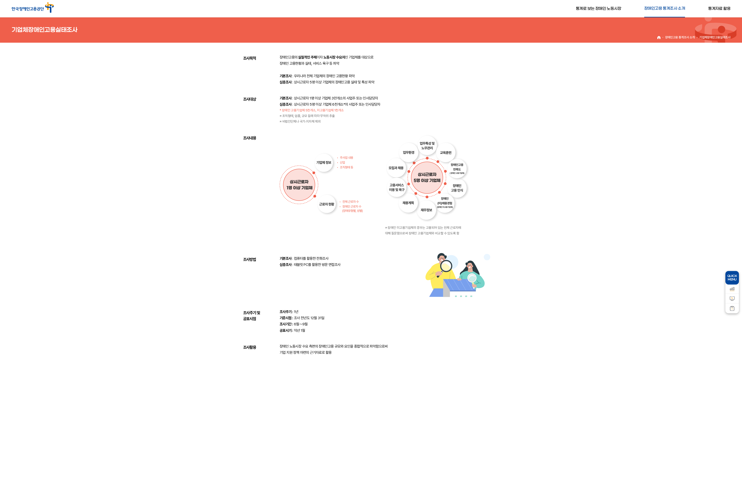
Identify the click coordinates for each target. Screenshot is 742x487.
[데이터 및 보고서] (732, 308)
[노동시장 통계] (732, 289)
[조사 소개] (732, 298)
